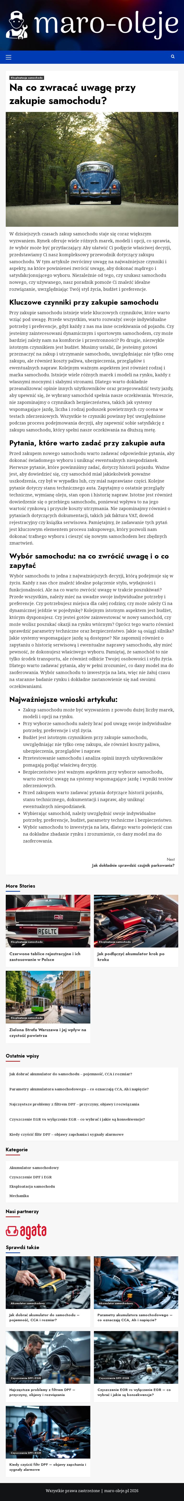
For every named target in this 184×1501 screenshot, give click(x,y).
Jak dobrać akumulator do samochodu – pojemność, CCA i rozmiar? (70, 1073)
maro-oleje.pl (116, 1490)
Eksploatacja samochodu (27, 78)
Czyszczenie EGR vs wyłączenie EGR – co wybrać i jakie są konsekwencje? (77, 1119)
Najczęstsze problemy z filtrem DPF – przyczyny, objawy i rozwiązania (74, 1104)
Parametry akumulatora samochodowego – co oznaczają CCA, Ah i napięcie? (79, 1089)
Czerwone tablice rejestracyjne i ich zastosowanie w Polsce (44, 956)
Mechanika (19, 1195)
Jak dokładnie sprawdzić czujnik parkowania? (133, 862)
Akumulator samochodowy (34, 1167)
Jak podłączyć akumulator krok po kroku (131, 956)
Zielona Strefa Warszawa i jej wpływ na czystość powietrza (47, 1032)
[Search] (173, 56)
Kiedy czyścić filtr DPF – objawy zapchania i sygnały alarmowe (66, 1134)
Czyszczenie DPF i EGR (30, 1177)
